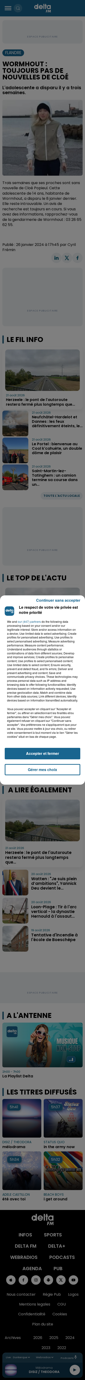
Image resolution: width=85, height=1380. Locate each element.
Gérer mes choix (42, 769)
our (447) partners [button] (29, 621)
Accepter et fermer (42, 753)
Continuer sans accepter (58, 600)
